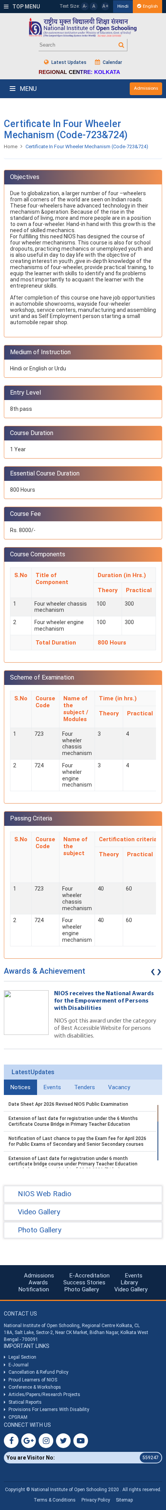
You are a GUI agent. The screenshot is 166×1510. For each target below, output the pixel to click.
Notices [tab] (20, 1087)
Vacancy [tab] (119, 1087)
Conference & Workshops (34, 1387)
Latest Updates (68, 62)
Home (10, 146)
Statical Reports (25, 1402)
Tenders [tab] (84, 1087)
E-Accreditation (89, 1275)
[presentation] (153, 973)
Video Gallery (130, 1289)
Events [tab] (52, 1087)
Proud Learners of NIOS (32, 1380)
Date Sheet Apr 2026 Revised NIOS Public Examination (68, 1104)
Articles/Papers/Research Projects (44, 1394)
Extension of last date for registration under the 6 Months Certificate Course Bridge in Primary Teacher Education (73, 1121)
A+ (105, 6)
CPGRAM (18, 1417)
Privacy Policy (95, 1500)
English (150, 6)
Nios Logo (83, 27)
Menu (27, 88)
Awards (38, 1282)
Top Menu (25, 6)
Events (133, 1275)
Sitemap (124, 1500)
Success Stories (84, 1282)
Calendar (112, 62)
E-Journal (18, 1365)
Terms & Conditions (55, 1500)
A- (85, 6)
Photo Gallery (81, 1289)
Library (129, 1282)
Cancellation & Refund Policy (38, 1372)
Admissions (146, 88)
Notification (34, 1289)
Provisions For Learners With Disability (48, 1409)
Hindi (123, 6)
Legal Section (22, 1357)
